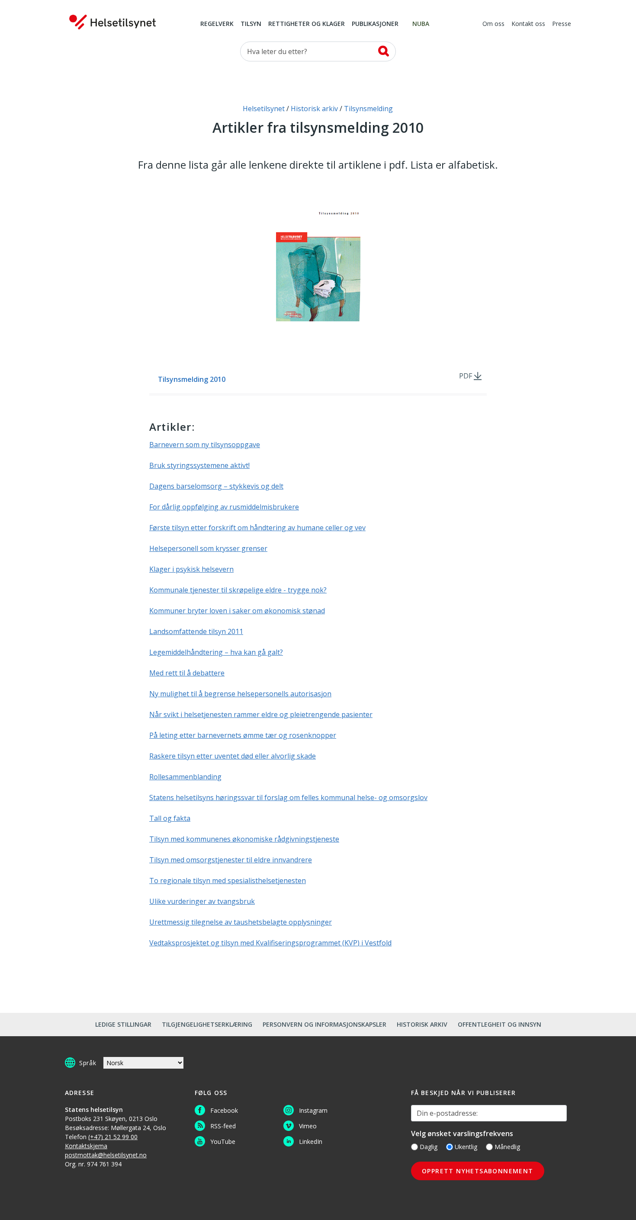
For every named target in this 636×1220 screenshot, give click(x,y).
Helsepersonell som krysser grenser (208, 548)
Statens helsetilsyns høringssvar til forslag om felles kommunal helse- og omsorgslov (288, 797)
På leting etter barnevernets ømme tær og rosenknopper (242, 735)
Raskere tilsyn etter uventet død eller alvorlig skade (232, 756)
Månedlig (507, 1147)
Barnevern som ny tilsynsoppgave (204, 444)
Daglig (428, 1147)
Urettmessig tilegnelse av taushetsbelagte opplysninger (240, 922)
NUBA (420, 24)
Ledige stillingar (123, 1024)
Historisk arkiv (422, 1024)
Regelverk (217, 24)
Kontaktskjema (86, 1146)
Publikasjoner (375, 24)
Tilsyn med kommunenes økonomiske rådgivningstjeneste (244, 839)
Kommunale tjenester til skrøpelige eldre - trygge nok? (238, 590)
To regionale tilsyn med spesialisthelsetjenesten (227, 880)
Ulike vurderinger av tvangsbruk (202, 901)
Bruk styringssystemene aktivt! (199, 465)
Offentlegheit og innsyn (499, 1024)
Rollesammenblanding (185, 776)
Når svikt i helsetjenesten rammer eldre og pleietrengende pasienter (261, 714)
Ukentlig (466, 1147)
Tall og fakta (169, 818)
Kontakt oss (528, 24)
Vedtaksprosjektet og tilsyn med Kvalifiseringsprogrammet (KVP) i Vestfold (270, 943)
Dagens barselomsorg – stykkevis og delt (216, 486)
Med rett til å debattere (187, 673)
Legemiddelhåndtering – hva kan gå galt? (216, 652)
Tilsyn (251, 24)
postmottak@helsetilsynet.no (106, 1155)
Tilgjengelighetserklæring (207, 1024)
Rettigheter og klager (306, 24)
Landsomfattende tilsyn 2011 (196, 631)
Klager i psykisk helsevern (191, 569)
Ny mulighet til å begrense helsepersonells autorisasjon (240, 693)
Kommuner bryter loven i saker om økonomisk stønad (237, 610)
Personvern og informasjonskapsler (324, 1024)
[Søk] (383, 51)
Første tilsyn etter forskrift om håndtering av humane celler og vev (257, 527)
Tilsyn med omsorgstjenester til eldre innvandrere (230, 860)
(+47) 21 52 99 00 (113, 1137)
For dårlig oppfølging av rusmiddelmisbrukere (224, 507)
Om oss (493, 24)
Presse (561, 24)
